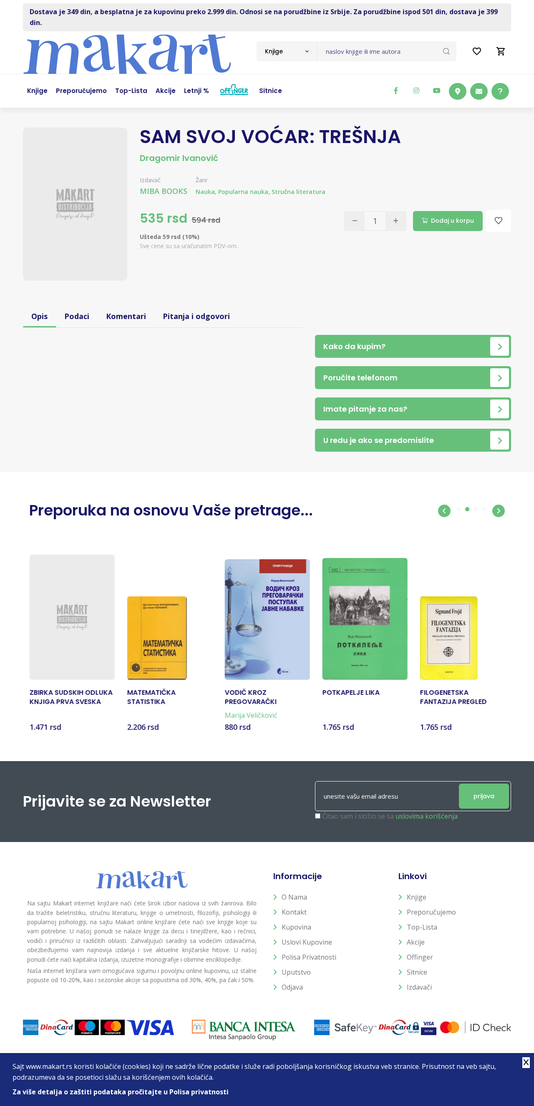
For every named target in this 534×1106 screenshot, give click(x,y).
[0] (501, 51)
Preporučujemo (431, 912)
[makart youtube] (436, 90)
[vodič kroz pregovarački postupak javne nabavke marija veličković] (267, 619)
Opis (39, 316)
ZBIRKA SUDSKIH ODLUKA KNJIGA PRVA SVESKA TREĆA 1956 (70, 697)
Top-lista (422, 927)
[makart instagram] (416, 90)
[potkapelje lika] (364, 619)
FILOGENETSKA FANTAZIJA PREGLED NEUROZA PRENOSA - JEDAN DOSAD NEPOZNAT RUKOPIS (462, 697)
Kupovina (296, 927)
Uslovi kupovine (307, 942)
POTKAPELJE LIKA (350, 692)
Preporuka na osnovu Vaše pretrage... (171, 510)
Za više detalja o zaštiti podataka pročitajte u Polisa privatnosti (121, 1091)
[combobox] (287, 51)
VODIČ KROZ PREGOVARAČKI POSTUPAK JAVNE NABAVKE (253, 697)
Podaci (76, 316)
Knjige (416, 897)
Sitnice (417, 972)
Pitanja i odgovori (196, 316)
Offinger (420, 957)
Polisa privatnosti (309, 957)
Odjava (292, 987)
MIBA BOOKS (163, 191)
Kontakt (294, 912)
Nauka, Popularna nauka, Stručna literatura (260, 192)
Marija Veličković (250, 715)
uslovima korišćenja (426, 816)
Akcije (416, 942)
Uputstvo (296, 972)
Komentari (126, 316)
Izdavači (419, 987)
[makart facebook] (396, 90)
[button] (444, 511)
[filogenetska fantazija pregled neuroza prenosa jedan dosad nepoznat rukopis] (448, 638)
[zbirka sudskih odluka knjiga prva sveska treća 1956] (71, 617)
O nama (294, 897)
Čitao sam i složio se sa (390, 816)
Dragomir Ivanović (179, 158)
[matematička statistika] (156, 638)
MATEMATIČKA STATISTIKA (151, 697)
